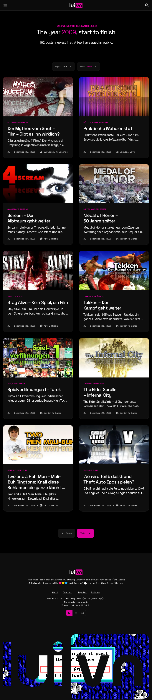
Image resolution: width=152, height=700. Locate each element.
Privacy (95, 592)
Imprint (82, 592)
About (55, 592)
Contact (67, 592)
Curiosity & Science (55, 151)
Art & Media (50, 238)
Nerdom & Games (128, 238)
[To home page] (76, 5)
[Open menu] (5, 5)
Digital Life (127, 151)
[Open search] (147, 5)
